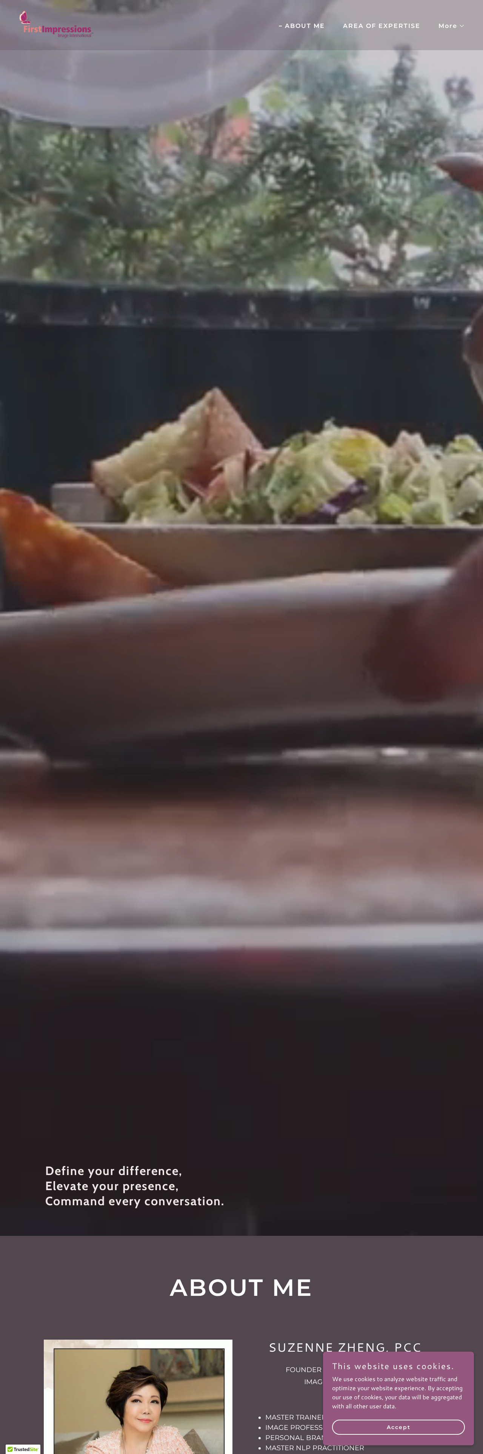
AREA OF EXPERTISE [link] (381, 25)
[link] (56, 24)
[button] (448, 26)
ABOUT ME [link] (305, 25)
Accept (399, 1426)
